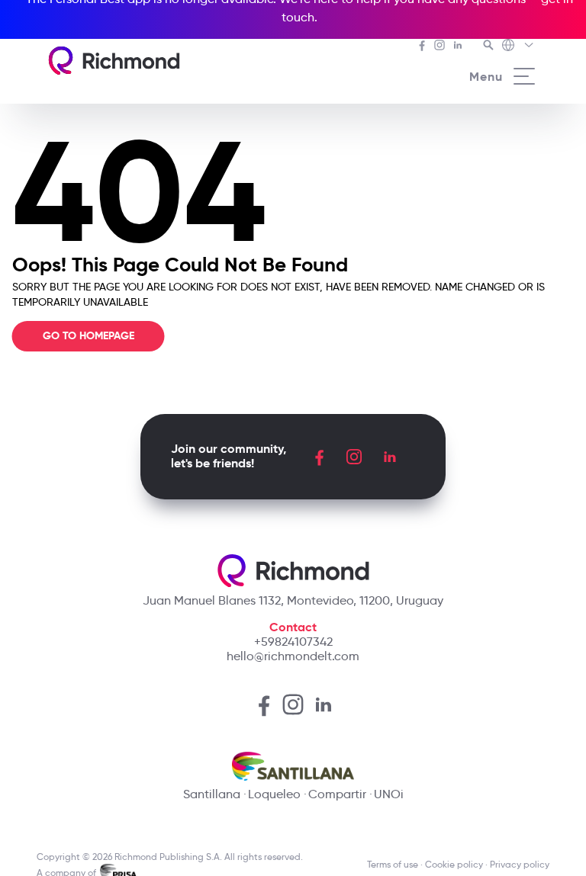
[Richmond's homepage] (114, 61)
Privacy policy (519, 864)
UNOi (389, 794)
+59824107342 (293, 641)
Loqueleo (274, 794)
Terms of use (392, 864)
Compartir (337, 794)
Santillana (211, 794)
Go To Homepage (88, 336)
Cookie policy (454, 864)
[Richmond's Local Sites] (518, 46)
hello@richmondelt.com (293, 656)
